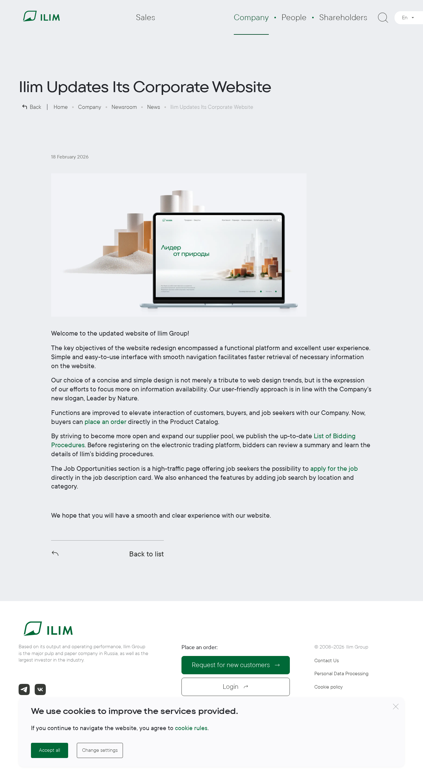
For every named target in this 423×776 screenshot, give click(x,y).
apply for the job (334, 468)
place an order (105, 421)
